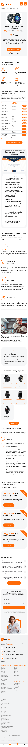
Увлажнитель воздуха (5, 722)
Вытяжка (3, 723)
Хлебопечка (3, 718)
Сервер (2, 673)
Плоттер (2, 685)
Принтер (16, 671)
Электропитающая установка (7, 726)
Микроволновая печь (5, 710)
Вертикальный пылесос (6, 698)
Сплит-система (4, 730)
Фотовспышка (17, 683)
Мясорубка (3, 712)
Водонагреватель (4, 720)
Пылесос (3, 704)
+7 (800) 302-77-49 (13, 53)
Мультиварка (3, 711)
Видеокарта (16, 675)
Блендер (3, 724)
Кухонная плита (4, 728)
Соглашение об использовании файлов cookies (10, 740)
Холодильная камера (5, 727)
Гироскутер (3, 682)
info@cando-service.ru (9, 651)
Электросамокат (4, 676)
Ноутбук (16, 667)
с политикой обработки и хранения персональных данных (14, 612)
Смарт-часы (3, 680)
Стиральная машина (5, 703)
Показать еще (14, 423)
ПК (15, 672)
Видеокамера (4, 692)
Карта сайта (3, 737)
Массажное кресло (5, 719)
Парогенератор (4, 714)
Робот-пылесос (4, 700)
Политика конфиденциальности (21, 737)
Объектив (16, 684)
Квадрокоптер (4, 675)
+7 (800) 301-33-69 (9, 648)
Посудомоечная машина (6, 715)
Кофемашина (3, 699)
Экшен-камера (4, 679)
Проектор (3, 668)
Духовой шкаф (4, 707)
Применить (8, 505)
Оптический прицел (18, 688)
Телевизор (3, 672)
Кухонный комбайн (5, 708)
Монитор (16, 673)
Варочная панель (4, 706)
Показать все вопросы (14, 582)
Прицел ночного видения (19, 690)
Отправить (14, 607)
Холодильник (4, 702)
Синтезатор (3, 691)
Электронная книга (5, 687)
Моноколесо (3, 684)
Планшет (3, 669)
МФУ (15, 669)
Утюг (2, 716)
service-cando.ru (10, 644)
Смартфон (3, 671)
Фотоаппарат (17, 686)
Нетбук (2, 667)
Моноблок (16, 668)
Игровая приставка (5, 677)
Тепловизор (16, 687)
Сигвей (2, 683)
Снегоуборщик (4, 731)
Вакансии (3, 661)
